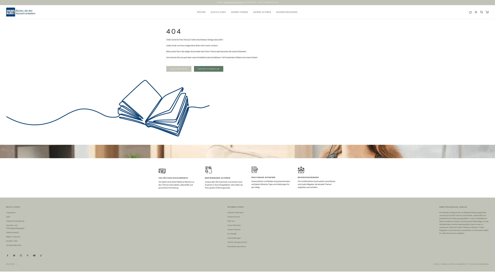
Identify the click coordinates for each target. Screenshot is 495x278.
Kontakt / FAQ (12, 241)
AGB (8, 217)
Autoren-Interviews (235, 212)
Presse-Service (233, 217)
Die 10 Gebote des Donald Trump (264, 2)
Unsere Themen (239, 12)
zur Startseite (179, 69)
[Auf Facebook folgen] (7, 255)
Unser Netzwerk (234, 225)
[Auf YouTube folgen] (34, 255)
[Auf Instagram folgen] (21, 255)
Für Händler (232, 234)
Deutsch (10, 264)
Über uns (231, 221)
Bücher (201, 12)
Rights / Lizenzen (13, 237)
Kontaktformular (209, 69)
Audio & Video (218, 12)
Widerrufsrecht (12, 232)
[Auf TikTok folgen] (41, 255)
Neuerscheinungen (287, 12)
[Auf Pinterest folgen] (27, 255)
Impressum (11, 212)
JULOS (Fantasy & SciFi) (237, 242)
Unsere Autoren (262, 12)
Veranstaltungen (234, 238)
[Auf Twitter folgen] (14, 255)
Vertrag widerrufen (14, 245)
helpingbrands (481, 264)
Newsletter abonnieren (236, 246)
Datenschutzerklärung (15, 221)
